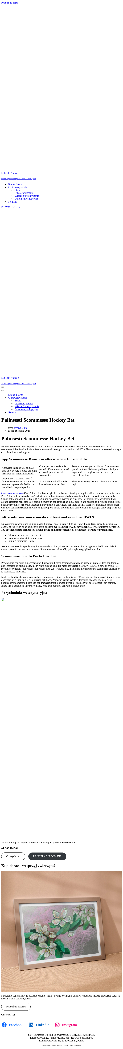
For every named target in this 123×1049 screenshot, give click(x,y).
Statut (17, 190)
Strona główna (15, 184)
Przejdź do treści (9, 2)
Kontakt (12, 201)
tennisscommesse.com (12, 493)
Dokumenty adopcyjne (26, 198)
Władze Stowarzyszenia (27, 195)
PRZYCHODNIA (10, 207)
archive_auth (20, 427)
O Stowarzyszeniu (24, 193)
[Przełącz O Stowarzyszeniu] (57, 398)
